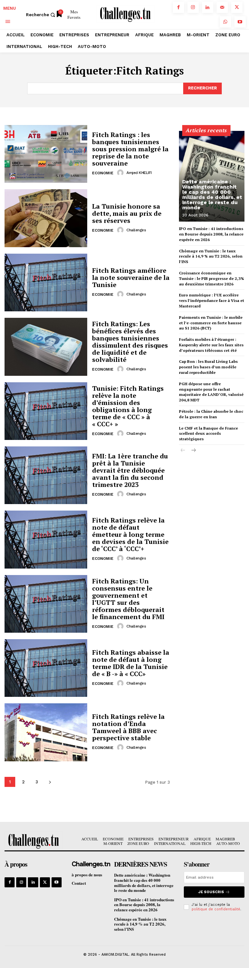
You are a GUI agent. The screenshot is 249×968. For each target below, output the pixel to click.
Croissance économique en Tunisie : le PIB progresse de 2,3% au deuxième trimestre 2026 (211, 278)
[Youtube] (240, 22)
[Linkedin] (207, 7)
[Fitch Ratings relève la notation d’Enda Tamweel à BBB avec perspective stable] (46, 732)
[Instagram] (193, 7)
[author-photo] (121, 172)
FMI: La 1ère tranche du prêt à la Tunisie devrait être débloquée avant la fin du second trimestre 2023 (130, 470)
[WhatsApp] (225, 22)
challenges (136, 230)
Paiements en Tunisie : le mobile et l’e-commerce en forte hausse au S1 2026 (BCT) (211, 323)
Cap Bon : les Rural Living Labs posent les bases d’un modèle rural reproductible (208, 367)
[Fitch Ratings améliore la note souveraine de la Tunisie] (46, 282)
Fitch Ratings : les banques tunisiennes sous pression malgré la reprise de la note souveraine (130, 148)
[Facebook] (178, 7)
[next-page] (49, 782)
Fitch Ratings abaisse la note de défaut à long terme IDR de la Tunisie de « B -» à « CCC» (130, 663)
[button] (41, 14)
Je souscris (211, 892)
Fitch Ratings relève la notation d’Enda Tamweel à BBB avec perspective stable (128, 727)
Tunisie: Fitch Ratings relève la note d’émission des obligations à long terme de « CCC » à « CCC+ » (128, 406)
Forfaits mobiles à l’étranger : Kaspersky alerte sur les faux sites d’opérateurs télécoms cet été (211, 345)
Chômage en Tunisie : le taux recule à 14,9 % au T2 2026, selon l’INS (211, 256)
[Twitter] (237, 7)
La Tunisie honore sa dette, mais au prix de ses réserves (126, 213)
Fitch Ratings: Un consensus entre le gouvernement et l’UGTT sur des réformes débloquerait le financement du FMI (128, 599)
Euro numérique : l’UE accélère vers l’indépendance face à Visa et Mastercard (211, 300)
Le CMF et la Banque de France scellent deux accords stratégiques (208, 434)
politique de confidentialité (216, 909)
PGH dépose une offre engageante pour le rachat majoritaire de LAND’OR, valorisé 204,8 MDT (211, 391)
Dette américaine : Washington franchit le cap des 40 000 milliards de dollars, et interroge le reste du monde (212, 195)
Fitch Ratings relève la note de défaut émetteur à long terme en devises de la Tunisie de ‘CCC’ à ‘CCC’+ (130, 534)
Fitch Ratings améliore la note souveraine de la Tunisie (131, 277)
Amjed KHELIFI (139, 172)
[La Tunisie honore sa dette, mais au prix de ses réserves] (46, 218)
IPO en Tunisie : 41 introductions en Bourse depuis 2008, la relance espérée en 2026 (211, 234)
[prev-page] (183, 450)
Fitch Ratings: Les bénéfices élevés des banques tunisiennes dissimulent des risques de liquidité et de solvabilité (130, 341)
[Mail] (222, 7)
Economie (102, 173)
